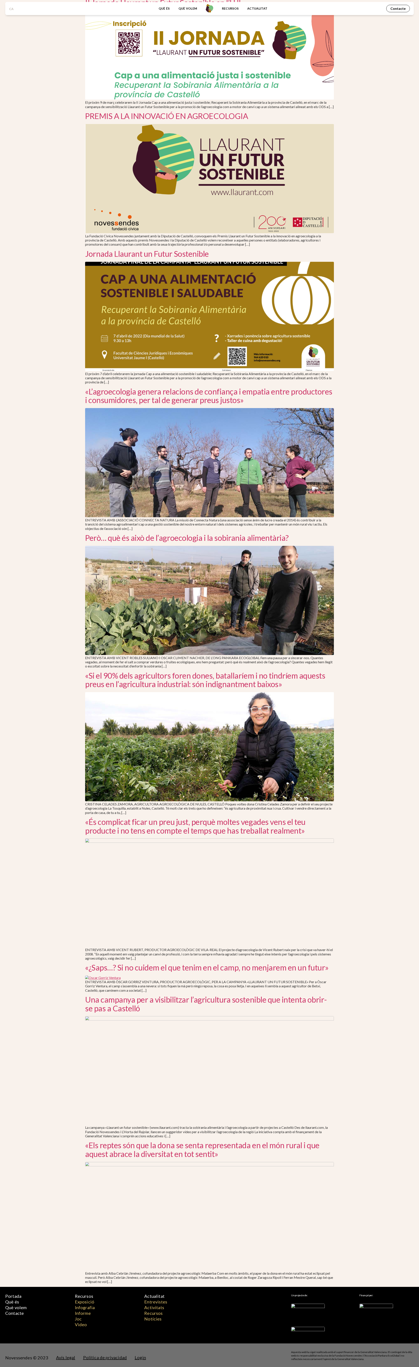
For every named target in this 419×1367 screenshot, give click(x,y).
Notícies (152, 1319)
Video (81, 1324)
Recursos (230, 8)
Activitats (154, 1307)
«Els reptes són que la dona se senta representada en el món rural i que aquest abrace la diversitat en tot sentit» (202, 1149)
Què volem (188, 8)
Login (140, 1357)
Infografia (85, 1307)
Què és (164, 8)
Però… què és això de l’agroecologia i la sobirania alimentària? (187, 538)
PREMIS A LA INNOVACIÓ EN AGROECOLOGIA (166, 116)
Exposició (84, 1302)
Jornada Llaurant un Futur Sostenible (147, 254)
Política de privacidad (105, 1357)
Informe (83, 1313)
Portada (13, 1296)
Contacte (14, 1313)
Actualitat (257, 8)
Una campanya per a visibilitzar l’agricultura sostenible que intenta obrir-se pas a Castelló (206, 1004)
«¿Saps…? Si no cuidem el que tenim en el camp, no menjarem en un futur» (207, 967)
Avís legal (65, 1357)
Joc (78, 1319)
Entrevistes (155, 1302)
